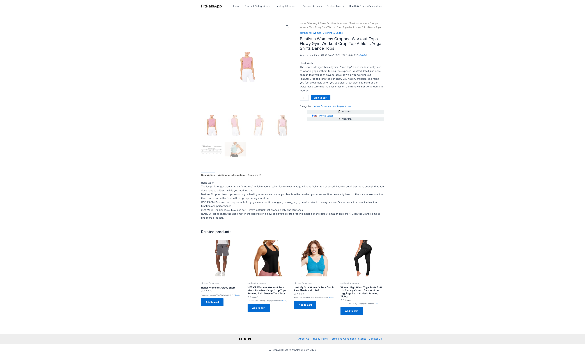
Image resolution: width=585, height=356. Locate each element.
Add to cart (320, 97)
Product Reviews (312, 6)
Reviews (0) (255, 175)
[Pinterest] (249, 339)
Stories (362, 338)
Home (236, 6)
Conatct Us (375, 338)
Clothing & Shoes (317, 23)
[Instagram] (245, 339)
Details (362, 55)
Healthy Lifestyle (285, 6)
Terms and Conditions (343, 338)
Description (208, 175)
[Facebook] (240, 339)
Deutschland (334, 6)
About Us (303, 338)
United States (326, 115)
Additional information (231, 175)
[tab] (208, 175)
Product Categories (256, 6)
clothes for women (338, 23)
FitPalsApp (211, 6)
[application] (269, 6)
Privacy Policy (320, 338)
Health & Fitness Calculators (365, 6)
